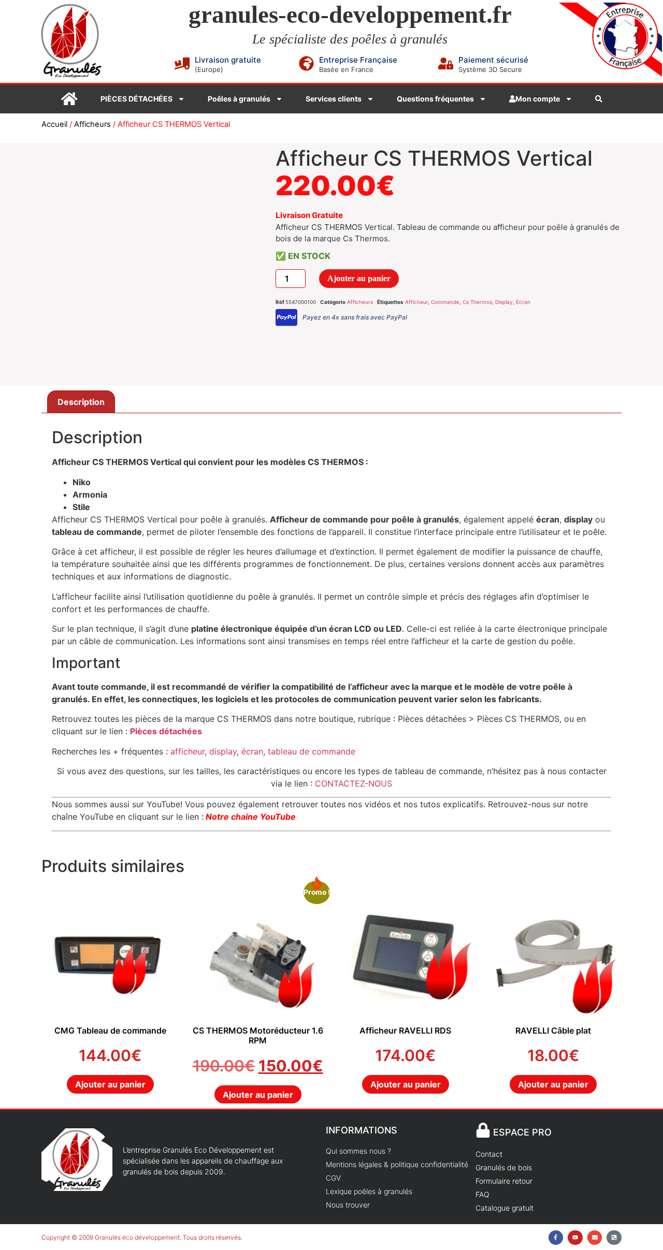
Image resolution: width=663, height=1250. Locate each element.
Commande (445, 302)
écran (252, 751)
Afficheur (416, 302)
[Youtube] (575, 1237)
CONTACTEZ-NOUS (353, 783)
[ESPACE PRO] (483, 1130)
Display (504, 302)
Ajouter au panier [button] (110, 1084)
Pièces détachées (166, 731)
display (223, 751)
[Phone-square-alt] (614, 1237)
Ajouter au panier (359, 278)
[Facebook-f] (556, 1237)
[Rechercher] (599, 98)
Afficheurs (92, 124)
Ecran (523, 302)
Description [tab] (81, 402)
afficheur (187, 751)
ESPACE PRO (522, 1132)
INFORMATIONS (361, 1130)
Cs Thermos (477, 302)
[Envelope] (594, 1237)
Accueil (54, 124)
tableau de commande (310, 751)
